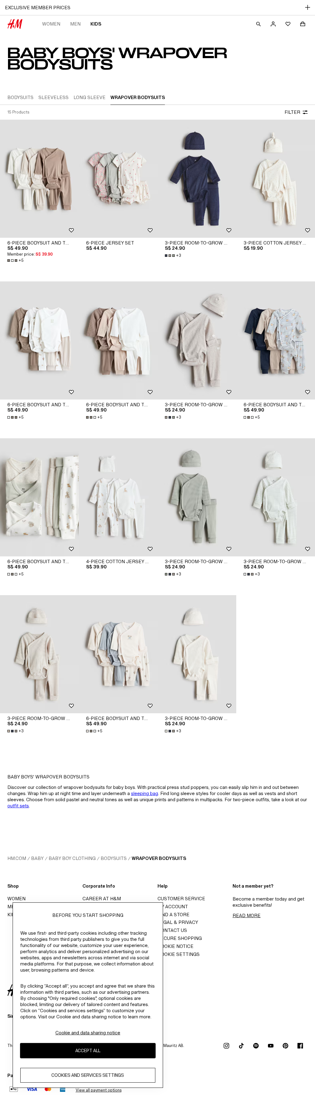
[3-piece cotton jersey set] (275, 179)
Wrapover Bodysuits (159, 858)
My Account (173, 906)
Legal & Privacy (178, 922)
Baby (37, 858)
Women (51, 23)
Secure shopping (180, 938)
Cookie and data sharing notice (87, 1032)
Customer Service (181, 898)
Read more (247, 915)
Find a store (173, 914)
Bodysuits (114, 858)
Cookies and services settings (87, 1075)
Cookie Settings (179, 954)
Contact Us (172, 930)
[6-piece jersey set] (118, 179)
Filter (292, 112)
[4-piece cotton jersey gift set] (118, 497)
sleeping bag (144, 793)
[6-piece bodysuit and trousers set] (39, 179)
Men (75, 23)
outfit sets (18, 805)
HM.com (16, 858)
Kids (95, 23)
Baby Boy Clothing (72, 858)
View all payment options (99, 1090)
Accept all (87, 1050)
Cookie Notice (175, 946)
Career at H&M (101, 898)
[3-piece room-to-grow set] (197, 179)
